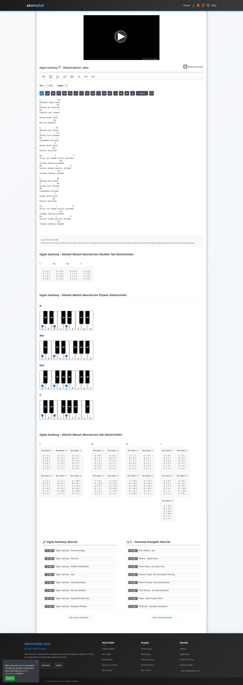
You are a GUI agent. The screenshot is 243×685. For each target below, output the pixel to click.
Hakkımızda (185, 654)
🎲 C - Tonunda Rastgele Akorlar (148, 542)
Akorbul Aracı (146, 649)
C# (47, 93)
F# (87, 93)
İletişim (183, 649)
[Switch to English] (198, 5)
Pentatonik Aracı (148, 665)
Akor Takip (106, 654)
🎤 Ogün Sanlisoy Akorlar (60, 542)
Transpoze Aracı (148, 659)
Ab (110, 93)
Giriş (213, 5)
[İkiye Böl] (50, 77)
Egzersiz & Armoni (110, 665)
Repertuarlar (107, 659)
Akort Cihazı (107, 670)
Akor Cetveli (146, 670)
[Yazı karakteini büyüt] (86, 77)
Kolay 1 (142, 93)
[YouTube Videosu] (57, 77)
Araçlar (186, 5)
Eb (70, 93)
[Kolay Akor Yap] (79, 77)
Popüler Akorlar (108, 649)
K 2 (151, 93)
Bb (127, 93)
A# (121, 93)
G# (104, 93)
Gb (93, 93)
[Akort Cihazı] (43, 77)
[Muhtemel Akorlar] (64, 77)
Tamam (10, 678)
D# (64, 93)
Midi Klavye (146, 654)
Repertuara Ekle (195, 66)
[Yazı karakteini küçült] (93, 77)
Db (53, 93)
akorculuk (35, 5)
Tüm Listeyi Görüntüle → (80, 617)
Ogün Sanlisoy (48, 67)
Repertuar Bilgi (186, 665)
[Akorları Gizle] (71, 77)
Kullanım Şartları (187, 659)
